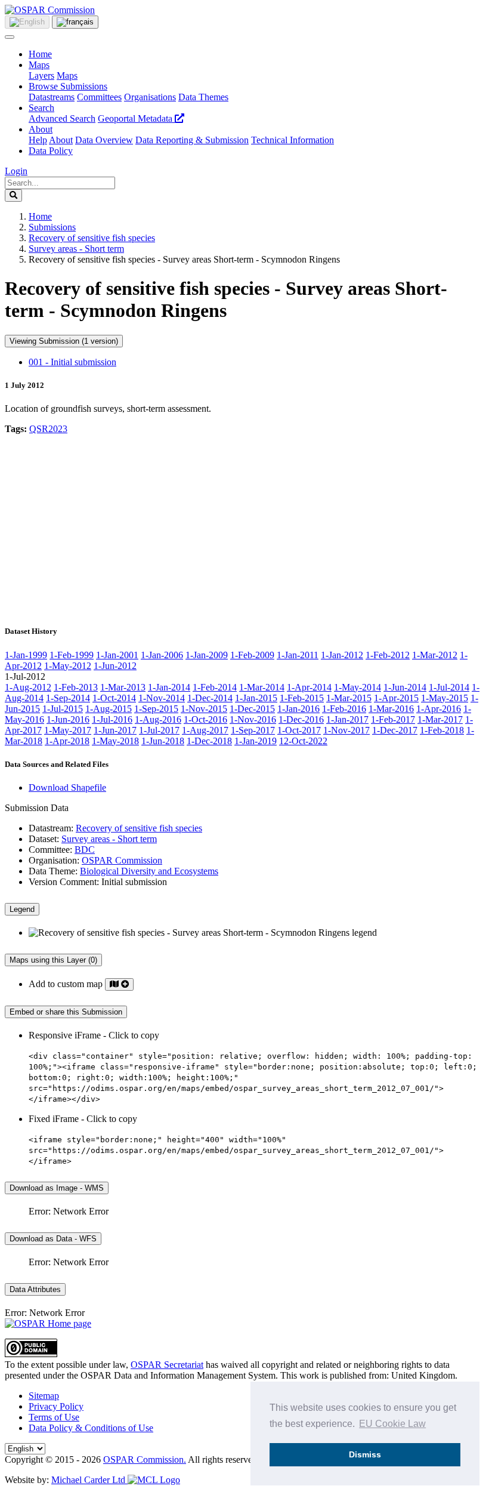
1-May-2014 (357, 687)
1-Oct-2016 (205, 719)
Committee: (50, 849)
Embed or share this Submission (66, 1011)
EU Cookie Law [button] (392, 1424)
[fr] (75, 22)
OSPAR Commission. (144, 1459)
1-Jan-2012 (342, 655)
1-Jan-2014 (169, 687)
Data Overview (104, 140)
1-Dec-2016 (301, 719)
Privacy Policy (56, 1406)
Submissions (52, 227)
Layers (41, 75)
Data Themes (203, 97)
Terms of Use (54, 1417)
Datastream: (51, 828)
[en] (27, 22)
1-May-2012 (67, 666)
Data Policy (51, 151)
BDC (85, 849)
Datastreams (52, 97)
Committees (99, 97)
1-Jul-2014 (449, 687)
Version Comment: (64, 882)
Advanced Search (62, 118)
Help (38, 140)
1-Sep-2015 (156, 709)
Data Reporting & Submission (192, 140)
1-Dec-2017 (394, 730)
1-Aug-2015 (108, 709)
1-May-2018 (115, 741)
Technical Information (292, 140)
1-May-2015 (444, 698)
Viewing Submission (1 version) (64, 341)
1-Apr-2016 (438, 709)
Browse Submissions (68, 86)
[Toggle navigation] (9, 37)
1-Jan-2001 (117, 655)
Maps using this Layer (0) (53, 959)
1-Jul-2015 (62, 709)
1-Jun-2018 (162, 741)
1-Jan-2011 (297, 655)
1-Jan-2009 (206, 655)
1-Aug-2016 (158, 719)
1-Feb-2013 (76, 687)
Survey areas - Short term (76, 248)
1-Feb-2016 (344, 709)
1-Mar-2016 (391, 709)
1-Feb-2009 (252, 655)
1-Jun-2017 (115, 730)
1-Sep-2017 (253, 730)
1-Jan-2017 (347, 719)
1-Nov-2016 (253, 719)
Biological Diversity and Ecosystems (149, 871)
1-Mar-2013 (123, 687)
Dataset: (44, 839)
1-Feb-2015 (302, 698)
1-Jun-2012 (115, 666)
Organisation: (54, 860)
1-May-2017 (67, 730)
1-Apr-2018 (67, 741)
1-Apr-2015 (396, 698)
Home (40, 54)
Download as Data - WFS (53, 1238)
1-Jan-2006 (162, 655)
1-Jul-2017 (159, 730)
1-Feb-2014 (215, 687)
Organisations (150, 97)
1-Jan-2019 (255, 741)
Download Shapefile (67, 787)
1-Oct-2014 (114, 698)
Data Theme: (53, 871)
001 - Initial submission (72, 362)
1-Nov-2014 (161, 698)
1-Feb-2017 (393, 719)
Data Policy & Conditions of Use (91, 1428)
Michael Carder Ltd (89, 1480)
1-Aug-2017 (205, 730)
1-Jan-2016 (298, 709)
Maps (39, 65)
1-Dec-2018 (209, 741)
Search (41, 108)
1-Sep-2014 (68, 698)
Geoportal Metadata (136, 118)
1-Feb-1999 (71, 655)
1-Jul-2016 (112, 719)
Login (16, 171)
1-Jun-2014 (404, 687)
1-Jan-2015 (256, 698)
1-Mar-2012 (434, 655)
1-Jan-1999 (26, 655)
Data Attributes (35, 1289)
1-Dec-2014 (210, 698)
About (40, 129)
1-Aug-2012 (28, 687)
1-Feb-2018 (442, 730)
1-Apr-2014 (309, 687)
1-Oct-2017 (299, 730)
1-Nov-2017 (346, 730)
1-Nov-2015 (204, 709)
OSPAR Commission (122, 860)
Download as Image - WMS (57, 1187)
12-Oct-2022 (303, 741)
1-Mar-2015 (349, 698)
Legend (22, 909)
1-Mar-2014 (261, 687)
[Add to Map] (119, 984)
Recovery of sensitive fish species (92, 238)
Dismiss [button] (365, 1454)
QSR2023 (48, 429)
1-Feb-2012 (388, 655)
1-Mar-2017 (440, 719)
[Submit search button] (13, 195)
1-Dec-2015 (252, 709)
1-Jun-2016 (68, 719)
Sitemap (44, 1396)
